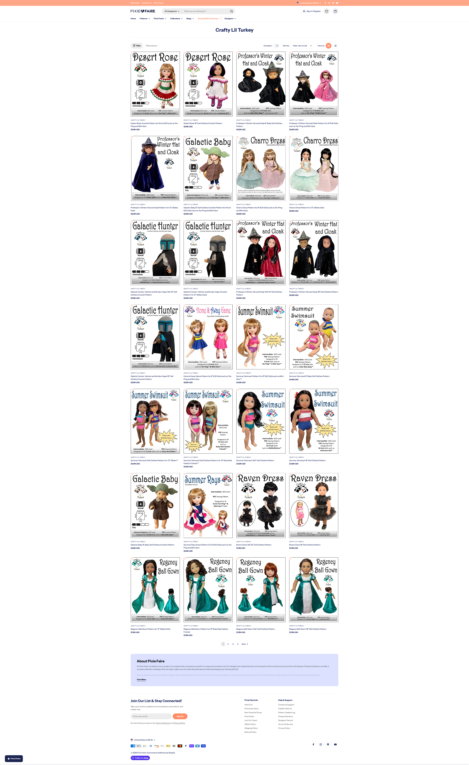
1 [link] (223, 644)
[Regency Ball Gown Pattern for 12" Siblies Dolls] (155, 589)
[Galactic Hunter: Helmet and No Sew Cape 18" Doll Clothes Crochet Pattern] (155, 337)
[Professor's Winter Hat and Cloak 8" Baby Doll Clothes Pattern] (261, 84)
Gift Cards (135, 3)
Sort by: (286, 45)
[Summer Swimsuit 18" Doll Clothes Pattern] (313, 421)
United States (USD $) (309, 3)
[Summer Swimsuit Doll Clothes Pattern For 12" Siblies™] (155, 421)
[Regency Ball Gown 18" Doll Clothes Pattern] (313, 589)
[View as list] (335, 46)
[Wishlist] (327, 11)
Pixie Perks (158, 3)
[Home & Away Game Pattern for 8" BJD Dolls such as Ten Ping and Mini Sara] (208, 337)
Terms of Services (163, 723)
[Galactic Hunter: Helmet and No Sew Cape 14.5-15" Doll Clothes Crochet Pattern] (155, 252)
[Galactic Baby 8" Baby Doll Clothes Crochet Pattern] (155, 505)
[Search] (231, 11)
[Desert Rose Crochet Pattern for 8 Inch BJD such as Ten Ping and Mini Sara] (155, 84)
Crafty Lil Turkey (138, 120)
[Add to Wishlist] (132, 53)
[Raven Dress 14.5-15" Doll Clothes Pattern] (261, 505)
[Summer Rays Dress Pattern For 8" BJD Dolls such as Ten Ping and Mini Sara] (208, 505)
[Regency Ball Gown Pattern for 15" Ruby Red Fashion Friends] (208, 589)
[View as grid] (328, 46)
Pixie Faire (141, 753)
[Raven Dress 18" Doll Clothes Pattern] (313, 505)
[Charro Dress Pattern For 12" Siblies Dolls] (313, 168)
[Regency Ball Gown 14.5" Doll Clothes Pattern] (261, 589)
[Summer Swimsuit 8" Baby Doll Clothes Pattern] (313, 337)
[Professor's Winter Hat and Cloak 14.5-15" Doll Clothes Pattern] (261, 252)
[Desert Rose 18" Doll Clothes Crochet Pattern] (208, 84)
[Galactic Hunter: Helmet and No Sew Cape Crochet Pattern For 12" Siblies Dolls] (208, 252)
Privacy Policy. (179, 723)
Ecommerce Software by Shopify (161, 753)
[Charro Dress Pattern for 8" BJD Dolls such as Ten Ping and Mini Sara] (261, 168)
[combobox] (198, 11)
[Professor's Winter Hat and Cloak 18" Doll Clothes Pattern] (313, 252)
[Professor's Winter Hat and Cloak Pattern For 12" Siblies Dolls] (155, 168)
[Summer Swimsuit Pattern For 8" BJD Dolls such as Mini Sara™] (261, 337)
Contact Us (146, 3)
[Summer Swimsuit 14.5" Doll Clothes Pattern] (261, 421)
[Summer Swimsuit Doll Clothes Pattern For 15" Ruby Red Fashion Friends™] (208, 421)
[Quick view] (176, 57)
